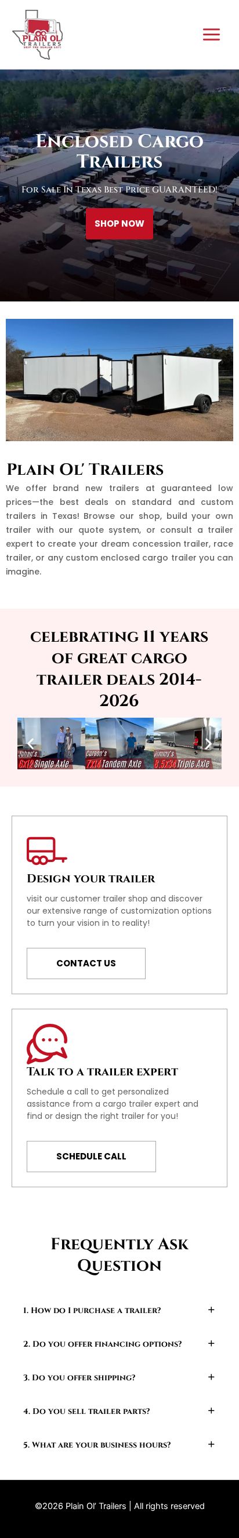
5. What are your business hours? (97, 1444)
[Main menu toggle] (211, 34)
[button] (30, 743)
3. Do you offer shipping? (79, 1377)
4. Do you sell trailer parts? (86, 1411)
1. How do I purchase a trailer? (92, 1310)
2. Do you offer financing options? (102, 1344)
